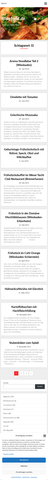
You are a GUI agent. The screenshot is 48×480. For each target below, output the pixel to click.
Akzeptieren (24, 460)
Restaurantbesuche (9, 418)
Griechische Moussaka (24, 115)
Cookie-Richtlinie (16, 477)
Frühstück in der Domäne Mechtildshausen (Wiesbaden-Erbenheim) (24, 217)
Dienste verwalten (8, 454)
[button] (45, 436)
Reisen (5, 413)
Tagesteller (6, 422)
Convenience (7, 405)
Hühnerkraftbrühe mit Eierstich (24, 289)
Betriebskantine (8, 401)
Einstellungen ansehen (24, 472)
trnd (4, 426)
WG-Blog (6, 430)
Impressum (34, 477)
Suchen (5, 383)
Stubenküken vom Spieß (24, 343)
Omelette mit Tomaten (24, 97)
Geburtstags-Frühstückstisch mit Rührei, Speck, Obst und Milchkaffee (24, 153)
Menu (4, 3)
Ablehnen (24, 466)
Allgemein (6, 397)
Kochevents (7, 409)
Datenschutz (26, 477)
